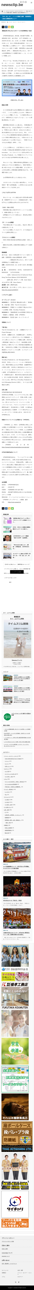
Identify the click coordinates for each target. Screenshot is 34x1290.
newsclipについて (6, 1256)
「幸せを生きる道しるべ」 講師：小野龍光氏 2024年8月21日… (21, 546)
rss (21, 2)
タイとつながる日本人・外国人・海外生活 (14, 781)
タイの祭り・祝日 (9, 776)
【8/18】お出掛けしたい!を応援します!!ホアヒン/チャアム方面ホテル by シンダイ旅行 (22, 678)
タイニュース (7, 797)
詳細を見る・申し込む (17, 100)
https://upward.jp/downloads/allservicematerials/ (15, 447)
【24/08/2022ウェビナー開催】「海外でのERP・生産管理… (21, 537)
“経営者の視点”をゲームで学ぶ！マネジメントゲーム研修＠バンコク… (22, 520)
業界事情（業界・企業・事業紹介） (13, 820)
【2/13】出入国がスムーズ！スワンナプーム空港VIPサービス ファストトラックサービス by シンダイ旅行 (10, 565)
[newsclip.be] (12, 5)
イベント (7, 761)
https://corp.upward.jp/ (14, 502)
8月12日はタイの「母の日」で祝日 (12, 900)
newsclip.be (15, 1287)
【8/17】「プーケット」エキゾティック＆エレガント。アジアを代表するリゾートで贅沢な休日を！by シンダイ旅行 (16, 701)
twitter (23, 2)
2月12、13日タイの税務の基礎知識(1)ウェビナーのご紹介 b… (21, 528)
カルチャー (6, 768)
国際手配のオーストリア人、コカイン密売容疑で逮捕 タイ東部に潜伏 (23, 565)
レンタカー (7, 792)
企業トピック (8, 766)
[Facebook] (18, 1282)
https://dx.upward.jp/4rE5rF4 (10, 290)
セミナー (23, 22)
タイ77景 (7, 771)
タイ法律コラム (7, 807)
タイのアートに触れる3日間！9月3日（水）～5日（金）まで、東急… (22, 555)
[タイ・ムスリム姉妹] (17, 657)
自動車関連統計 (8, 830)
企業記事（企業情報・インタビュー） (13, 815)
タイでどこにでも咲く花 (10, 774)
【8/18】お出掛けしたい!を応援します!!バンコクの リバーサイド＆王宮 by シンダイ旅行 (22, 689)
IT (5, 812)
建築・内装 (8, 822)
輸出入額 (7, 832)
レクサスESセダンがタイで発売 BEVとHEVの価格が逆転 (17, 741)
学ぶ (6, 794)
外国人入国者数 (8, 827)
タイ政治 (7, 799)
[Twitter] (15, 1282)
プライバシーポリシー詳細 (8, 1241)
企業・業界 (6, 809)
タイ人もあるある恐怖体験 (11, 784)
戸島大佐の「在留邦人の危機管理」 (13, 786)
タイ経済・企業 (8, 804)
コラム (5, 779)
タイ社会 (7, 802)
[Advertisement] (17, 592)
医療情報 (7, 817)
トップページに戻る (16, 571)
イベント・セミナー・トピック (15, 22)
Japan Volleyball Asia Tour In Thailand (13, 758)
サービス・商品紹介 (8, 789)
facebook (26, 2)
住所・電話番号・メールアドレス (9, 1263)
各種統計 (6, 825)
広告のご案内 (5, 1248)
